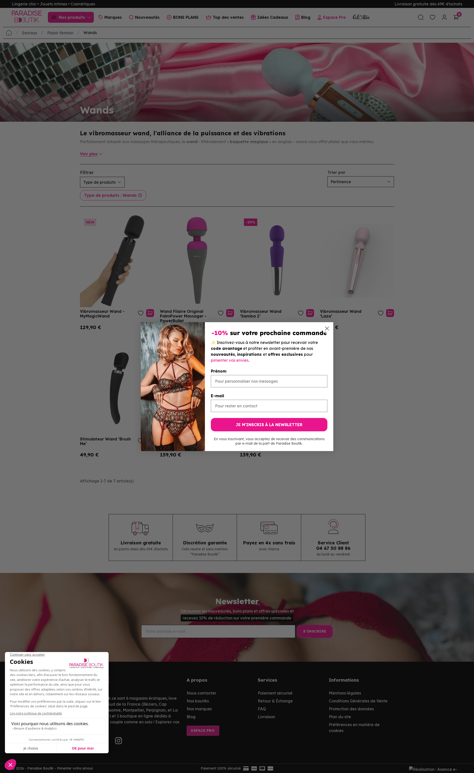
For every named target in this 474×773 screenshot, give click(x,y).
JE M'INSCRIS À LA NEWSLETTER (269, 424)
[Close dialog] (327, 328)
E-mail (217, 395)
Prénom (218, 371)
